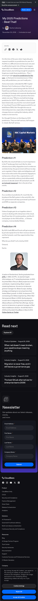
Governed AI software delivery (11, 522)
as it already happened (10, 183)
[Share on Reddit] (21, 49)
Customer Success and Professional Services (16, 557)
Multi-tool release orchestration (11, 526)
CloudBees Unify (7, 491)
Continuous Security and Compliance (13, 529)
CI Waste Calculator (8, 560)
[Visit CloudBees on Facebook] (3, 482)
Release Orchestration (9, 507)
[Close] (36, 571)
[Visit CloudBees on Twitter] (15, 482)
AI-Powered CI (6, 519)
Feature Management (8, 501)
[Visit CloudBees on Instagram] (7, 482)
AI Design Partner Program (10, 541)
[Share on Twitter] (17, 49)
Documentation (6, 550)
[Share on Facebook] (13, 49)
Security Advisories (8, 547)
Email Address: (9, 424)
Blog (3, 538)
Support (4, 554)
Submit (19, 464)
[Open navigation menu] (34, 10)
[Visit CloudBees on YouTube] (11, 482)
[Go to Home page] (8, 10)
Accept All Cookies (19, 597)
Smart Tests (5, 504)
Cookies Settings (19, 586)
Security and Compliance (9, 498)
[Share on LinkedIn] (9, 49)
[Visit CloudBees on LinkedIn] (19, 482)
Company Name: (10, 452)
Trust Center (6, 544)
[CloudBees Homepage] (8, 478)
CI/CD (4, 494)
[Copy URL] (5, 49)
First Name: (8, 433)
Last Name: (8, 442)
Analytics (5, 510)
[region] (19, 584)
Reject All (19, 592)
